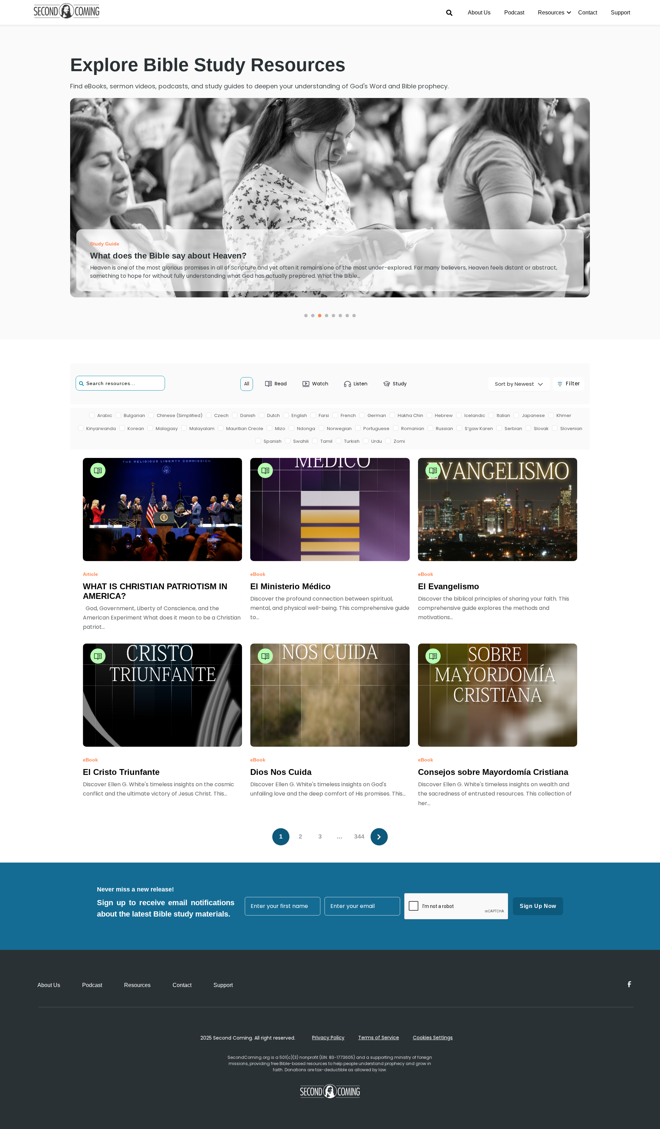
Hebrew (444, 415)
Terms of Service (378, 1037)
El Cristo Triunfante (121, 772)
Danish (247, 415)
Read (281, 383)
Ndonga (306, 428)
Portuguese (376, 428)
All (246, 383)
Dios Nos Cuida (280, 772)
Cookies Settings (433, 1037)
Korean (136, 428)
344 (359, 836)
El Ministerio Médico (290, 586)
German (376, 415)
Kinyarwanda (101, 428)
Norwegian (339, 428)
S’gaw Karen (479, 428)
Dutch (273, 415)
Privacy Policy (328, 1037)
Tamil (326, 441)
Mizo (280, 428)
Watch (320, 383)
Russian (444, 428)
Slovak (541, 428)
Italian (503, 415)
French (348, 415)
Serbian (513, 428)
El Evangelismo (448, 586)
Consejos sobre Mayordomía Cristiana (493, 772)
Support (620, 12)
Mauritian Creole (244, 428)
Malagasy (167, 428)
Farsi (324, 415)
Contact (587, 12)
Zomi (399, 441)
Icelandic (474, 415)
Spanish (273, 441)
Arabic (104, 415)
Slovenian (571, 428)
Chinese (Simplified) (179, 415)
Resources (551, 12)
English (299, 415)
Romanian (412, 428)
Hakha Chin (410, 415)
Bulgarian (134, 415)
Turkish (352, 441)
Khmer (564, 415)
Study (400, 383)
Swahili (301, 441)
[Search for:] (120, 380)
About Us (479, 12)
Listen (360, 383)
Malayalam (201, 428)
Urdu (376, 441)
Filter (573, 383)
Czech (221, 415)
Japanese (533, 415)
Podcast (514, 12)
